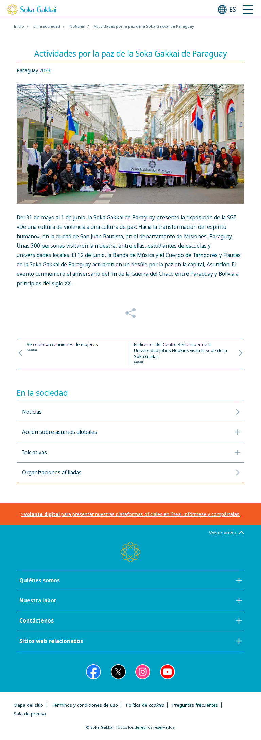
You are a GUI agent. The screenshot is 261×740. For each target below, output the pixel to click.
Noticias (77, 26)
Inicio (19, 26)
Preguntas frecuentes (195, 705)
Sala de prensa (30, 714)
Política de (145, 705)
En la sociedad (46, 26)
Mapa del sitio (28, 705)
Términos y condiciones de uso (85, 705)
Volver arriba (222, 532)
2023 (44, 70)
